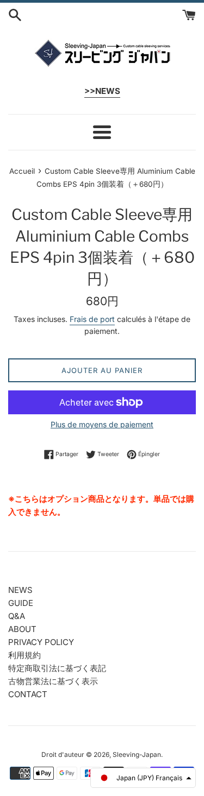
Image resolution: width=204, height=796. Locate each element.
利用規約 (24, 655)
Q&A (16, 616)
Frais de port (92, 319)
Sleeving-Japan (137, 754)
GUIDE (20, 603)
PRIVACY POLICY (41, 642)
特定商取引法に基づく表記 (57, 668)
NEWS (20, 590)
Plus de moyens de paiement (102, 424)
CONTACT (27, 694)
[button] (143, 778)
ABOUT (22, 629)
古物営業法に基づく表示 (53, 681)
